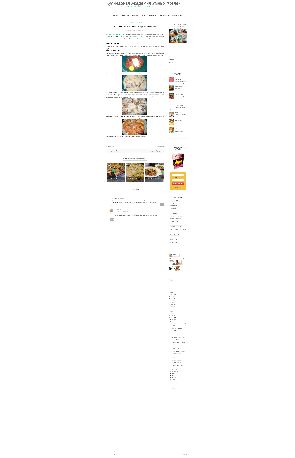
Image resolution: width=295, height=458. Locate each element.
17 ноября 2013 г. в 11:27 (118, 198)
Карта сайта (152, 15)
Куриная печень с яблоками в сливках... (115, 179)
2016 (171, 311)
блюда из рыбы (173, 213)
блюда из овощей (174, 208)
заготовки (177, 229)
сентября (174, 371)
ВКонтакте (171, 54)
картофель (172, 231)
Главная (115, 15)
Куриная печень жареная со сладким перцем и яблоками (180, 96)
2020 (171, 302)
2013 (171, 317)
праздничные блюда (174, 244)
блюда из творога (174, 221)
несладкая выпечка (174, 237)
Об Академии (125, 15)
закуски (184, 229)
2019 (171, 304)
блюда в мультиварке (175, 200)
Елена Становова (121, 209)
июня (173, 377)
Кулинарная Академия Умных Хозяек (143, 3)
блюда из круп (173, 205)
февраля (174, 386)
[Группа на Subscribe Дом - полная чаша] (174, 270)
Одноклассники (173, 62)
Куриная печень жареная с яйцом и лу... (153, 178)
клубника (179, 231)
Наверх (185, 454)
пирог (182, 239)
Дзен (170, 65)
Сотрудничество (164, 15)
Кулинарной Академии (137, 36)
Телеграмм (171, 59)
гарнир (180, 226)
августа (173, 373)
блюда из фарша (174, 224)
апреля (173, 381)
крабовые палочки (174, 234)
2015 (171, 313)
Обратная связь (177, 15)
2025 (171, 292)
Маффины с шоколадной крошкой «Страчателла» (180, 114)
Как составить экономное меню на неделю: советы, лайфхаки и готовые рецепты (177, 105)
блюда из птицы (173, 210)
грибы (171, 229)
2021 (171, 300)
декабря (174, 319)
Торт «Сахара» (178, 120)
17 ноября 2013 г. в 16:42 (121, 211)
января (173, 388)
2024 (171, 294)
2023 (171, 296)
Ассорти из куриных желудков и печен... (134, 179)
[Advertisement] (178, 419)
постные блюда (173, 242)
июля (173, 375)
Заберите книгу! (178, 183)
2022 (171, 298)
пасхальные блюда (174, 239)
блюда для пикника (174, 203)
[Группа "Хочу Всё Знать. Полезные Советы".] (178, 258)
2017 (171, 309)
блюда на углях (173, 226)
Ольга (114, 196)
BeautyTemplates (121, 454)
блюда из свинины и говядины (177, 216)
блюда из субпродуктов (135, 22)
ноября (173, 321)
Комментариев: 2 (110, 146)
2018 (171, 307)
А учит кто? (135, 15)
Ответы (112, 205)
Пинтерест (171, 56)
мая (173, 379)
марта (173, 383)
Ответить (162, 204)
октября (174, 369)
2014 (171, 315)
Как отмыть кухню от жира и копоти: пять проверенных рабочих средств (178, 26)
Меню (143, 15)
